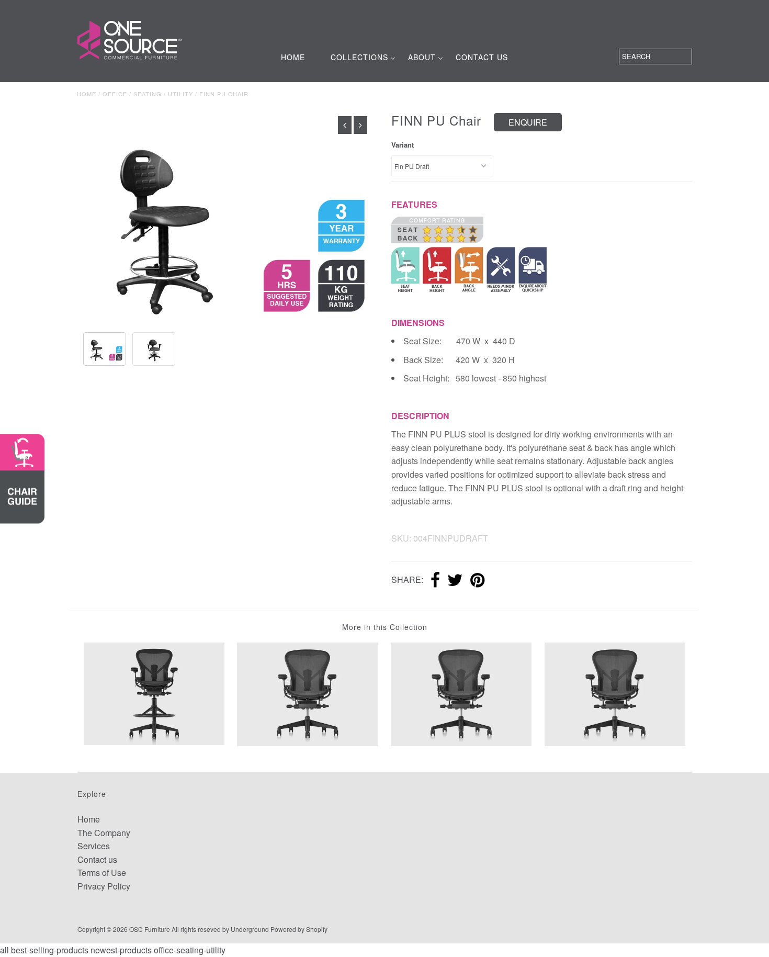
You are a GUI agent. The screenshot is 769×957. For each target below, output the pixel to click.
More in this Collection (384, 627)
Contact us (97, 859)
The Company (103, 833)
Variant (402, 145)
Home (86, 93)
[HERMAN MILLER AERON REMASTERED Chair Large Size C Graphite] (461, 693)
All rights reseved (196, 929)
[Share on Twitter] (455, 581)
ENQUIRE (527, 122)
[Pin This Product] (477, 581)
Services (93, 846)
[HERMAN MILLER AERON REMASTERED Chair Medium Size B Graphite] (615, 693)
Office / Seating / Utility (148, 93)
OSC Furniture (149, 929)
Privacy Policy (103, 886)
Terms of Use (101, 872)
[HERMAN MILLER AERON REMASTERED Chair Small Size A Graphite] (307, 693)
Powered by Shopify (298, 929)
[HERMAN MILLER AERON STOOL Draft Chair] (154, 692)
